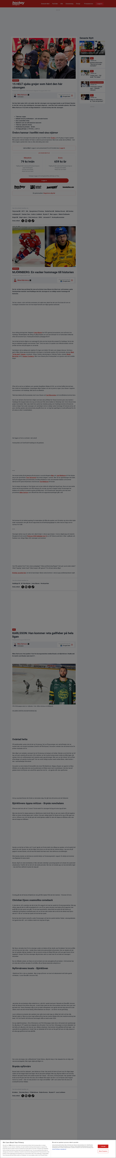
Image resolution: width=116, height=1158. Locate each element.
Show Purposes (103, 1151)
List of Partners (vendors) (59, 1149)
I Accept (103, 1146)
